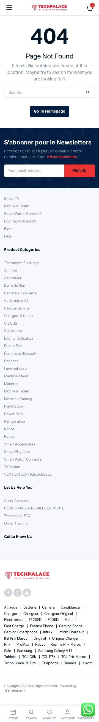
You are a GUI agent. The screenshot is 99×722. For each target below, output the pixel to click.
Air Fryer (11, 270)
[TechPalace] (49, 7)
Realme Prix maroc (66, 644)
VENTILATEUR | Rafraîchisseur (28, 474)
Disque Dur (13, 346)
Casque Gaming (17, 308)
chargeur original (58, 614)
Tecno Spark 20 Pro (20, 663)
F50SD (53, 620)
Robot (9, 429)
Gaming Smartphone (21, 632)
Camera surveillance (20, 293)
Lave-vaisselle (15, 369)
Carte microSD (16, 301)
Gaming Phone (71, 626)
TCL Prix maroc (74, 657)
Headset (11, 361)
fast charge (14, 626)
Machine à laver (16, 376)
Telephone (50, 663)
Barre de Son (14, 286)
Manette (11, 384)
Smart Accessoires (19, 444)
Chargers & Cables (19, 316)
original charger (65, 638)
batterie (30, 607)
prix (7, 644)
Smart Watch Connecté (23, 214)
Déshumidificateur (19, 339)
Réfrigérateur (15, 421)
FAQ (7, 236)
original (40, 638)
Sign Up (79, 170)
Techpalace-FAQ (17, 516)
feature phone (42, 626)
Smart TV (12, 199)
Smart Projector (17, 452)
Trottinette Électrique (22, 263)
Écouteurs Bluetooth (20, 221)
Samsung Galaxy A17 (55, 651)
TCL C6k (29, 657)
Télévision (12, 467)
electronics (13, 620)
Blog (8, 229)
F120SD (36, 620)
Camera (49, 607)
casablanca (71, 607)
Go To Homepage (49, 111)
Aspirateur (12, 278)
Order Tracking (16, 523)
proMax (23, 644)
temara (70, 663)
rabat (40, 644)
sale (8, 651)
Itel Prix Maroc (16, 638)
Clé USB (10, 323)
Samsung (25, 651)
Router (9, 437)
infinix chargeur (72, 632)
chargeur (31, 614)
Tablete (10, 657)
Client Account (16, 501)
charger (11, 614)
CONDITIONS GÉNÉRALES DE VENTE (34, 508)
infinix (48, 632)
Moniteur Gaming (18, 399)
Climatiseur (13, 331)
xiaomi (87, 663)
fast (69, 620)
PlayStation (13, 406)
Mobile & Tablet (16, 206)
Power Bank (13, 414)
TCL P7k (49, 657)
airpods (11, 607)
